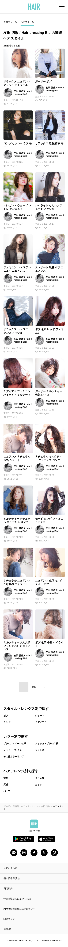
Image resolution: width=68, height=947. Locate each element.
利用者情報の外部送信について (19, 909)
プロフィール (10, 22)
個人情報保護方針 (12, 878)
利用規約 (8, 888)
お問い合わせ (10, 868)
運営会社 (8, 929)
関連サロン (9, 919)
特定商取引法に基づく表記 (17, 898)
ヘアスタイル (27, 22)
